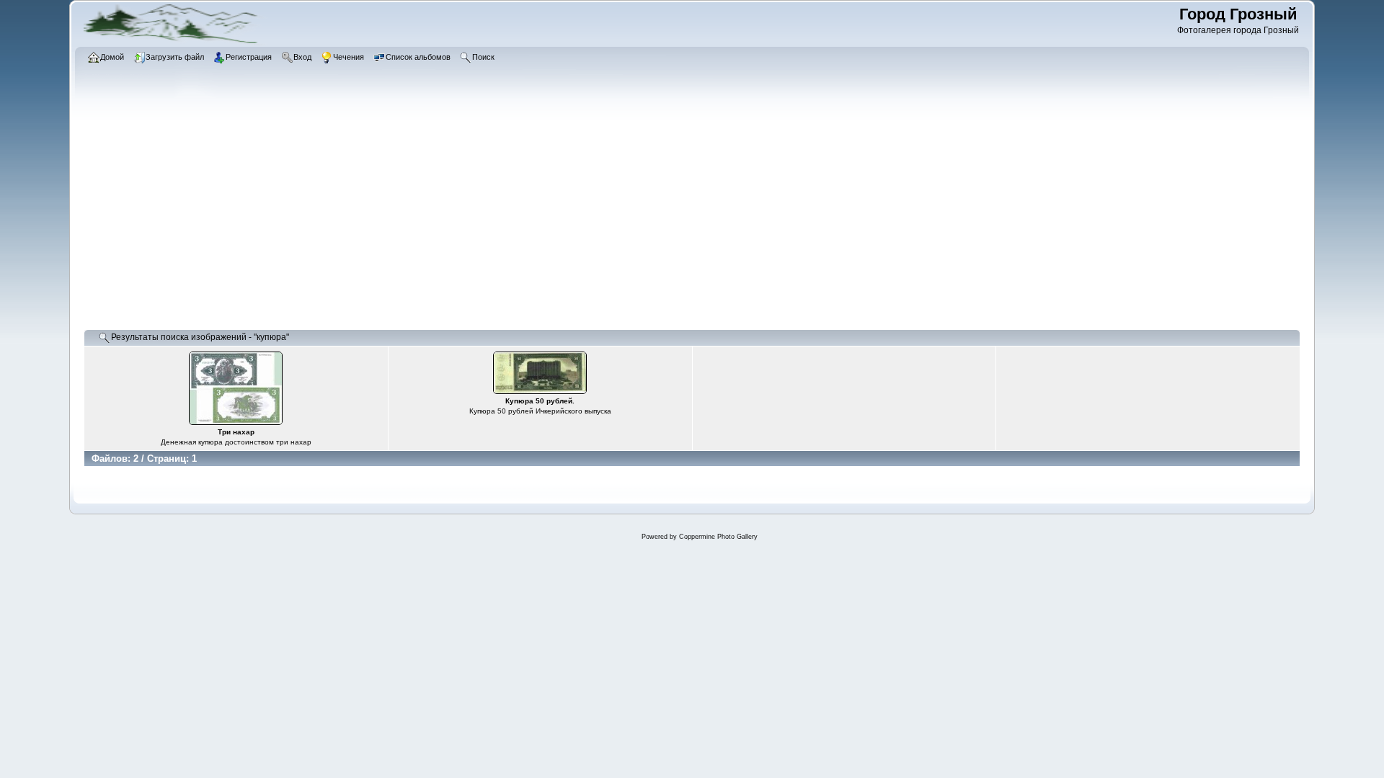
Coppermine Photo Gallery (718, 536)
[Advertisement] (516, 220)
